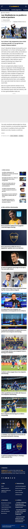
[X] (4, 478)
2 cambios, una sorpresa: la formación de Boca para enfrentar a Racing (13, 435)
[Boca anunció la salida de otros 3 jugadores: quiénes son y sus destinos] (14, 237)
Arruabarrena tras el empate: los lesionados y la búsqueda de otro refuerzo (13, 310)
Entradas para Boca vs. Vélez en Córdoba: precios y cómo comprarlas (10, 179)
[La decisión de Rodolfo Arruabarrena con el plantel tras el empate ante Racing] (14, 321)
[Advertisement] (14, 2)
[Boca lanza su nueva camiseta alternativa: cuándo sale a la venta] (23, 195)
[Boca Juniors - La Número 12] (14, 6)
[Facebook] (1, 478)
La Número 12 (4, 470)
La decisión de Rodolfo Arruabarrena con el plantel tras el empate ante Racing (13, 331)
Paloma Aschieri (6, 20)
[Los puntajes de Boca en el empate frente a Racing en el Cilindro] (14, 342)
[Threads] (14, 478)
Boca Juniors (14, 135)
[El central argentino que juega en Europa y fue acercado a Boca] (14, 258)
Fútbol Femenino (6, 12)
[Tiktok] (12, 478)
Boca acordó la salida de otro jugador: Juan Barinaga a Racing (12, 226)
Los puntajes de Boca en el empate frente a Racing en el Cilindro (13, 351)
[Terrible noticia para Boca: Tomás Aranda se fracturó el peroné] (23, 190)
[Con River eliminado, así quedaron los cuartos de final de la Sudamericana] (23, 174)
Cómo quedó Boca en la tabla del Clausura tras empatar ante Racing (13, 393)
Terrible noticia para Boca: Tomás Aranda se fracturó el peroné (9, 190)
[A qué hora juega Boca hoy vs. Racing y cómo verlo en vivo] (14, 446)
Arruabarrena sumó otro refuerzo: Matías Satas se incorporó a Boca (8, 201)
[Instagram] (10, 478)
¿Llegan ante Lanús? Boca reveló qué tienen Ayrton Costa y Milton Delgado (13, 289)
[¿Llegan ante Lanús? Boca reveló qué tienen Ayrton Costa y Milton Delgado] (14, 279)
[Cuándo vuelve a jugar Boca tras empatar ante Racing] (14, 363)
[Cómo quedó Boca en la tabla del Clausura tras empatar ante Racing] (14, 384)
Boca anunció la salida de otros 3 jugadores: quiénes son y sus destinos (12, 247)
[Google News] (8, 478)
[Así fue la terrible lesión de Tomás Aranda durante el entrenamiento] (23, 184)
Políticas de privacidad (6, 526)
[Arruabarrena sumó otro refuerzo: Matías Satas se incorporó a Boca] (23, 201)
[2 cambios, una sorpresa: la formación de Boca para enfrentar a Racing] (14, 425)
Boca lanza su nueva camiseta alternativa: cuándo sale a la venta (9, 195)
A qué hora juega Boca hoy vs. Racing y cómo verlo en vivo (12, 456)
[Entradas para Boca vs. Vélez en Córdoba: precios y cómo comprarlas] (23, 179)
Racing (21, 135)
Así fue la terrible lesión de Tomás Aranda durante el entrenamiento (8, 185)
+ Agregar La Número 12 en (18, 21)
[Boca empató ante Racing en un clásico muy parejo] (14, 404)
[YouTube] (6, 478)
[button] (23, 526)
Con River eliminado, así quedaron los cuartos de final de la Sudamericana (10, 174)
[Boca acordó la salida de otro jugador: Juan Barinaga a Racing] (14, 216)
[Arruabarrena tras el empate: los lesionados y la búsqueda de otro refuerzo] (14, 300)
